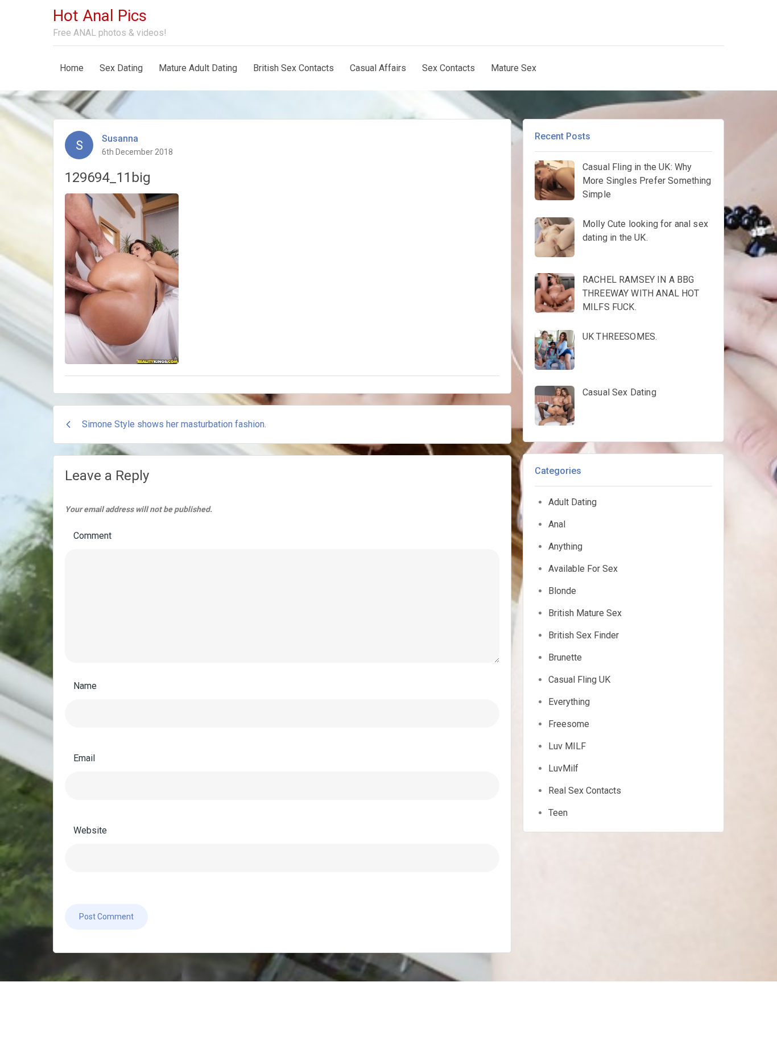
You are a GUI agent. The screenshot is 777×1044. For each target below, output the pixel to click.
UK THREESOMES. (619, 336)
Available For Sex (583, 568)
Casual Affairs (378, 68)
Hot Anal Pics (100, 15)
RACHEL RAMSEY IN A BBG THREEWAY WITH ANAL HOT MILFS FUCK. (641, 293)
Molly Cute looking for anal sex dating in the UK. (645, 230)
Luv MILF (567, 746)
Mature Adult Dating (198, 68)
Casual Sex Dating (619, 392)
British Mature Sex (585, 613)
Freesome (568, 724)
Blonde (562, 590)
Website (90, 830)
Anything (565, 546)
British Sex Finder (583, 635)
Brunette (565, 657)
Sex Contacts (448, 68)
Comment (92, 535)
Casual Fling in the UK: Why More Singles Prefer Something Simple (647, 181)
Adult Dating (572, 502)
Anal (556, 524)
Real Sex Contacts (584, 790)
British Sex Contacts (293, 68)
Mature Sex (513, 68)
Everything (569, 701)
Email (84, 758)
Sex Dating (121, 68)
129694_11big (108, 177)
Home (72, 68)
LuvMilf (563, 768)
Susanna (120, 138)
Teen (558, 812)
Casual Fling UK (579, 679)
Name (85, 685)
